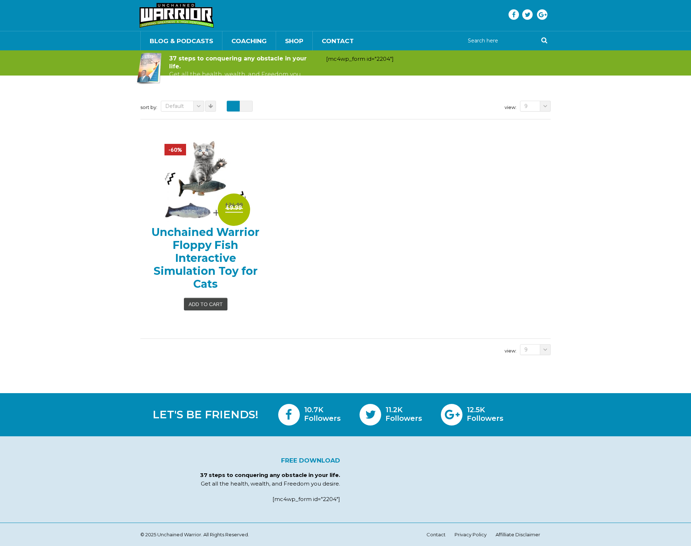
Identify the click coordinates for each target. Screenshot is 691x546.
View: (510, 107)
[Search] (544, 40)
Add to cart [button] (206, 304)
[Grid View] (233, 106)
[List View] (246, 106)
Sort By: (148, 107)
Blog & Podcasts (181, 41)
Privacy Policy (471, 534)
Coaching (249, 41)
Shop (294, 41)
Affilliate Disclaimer (518, 534)
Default (174, 106)
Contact (338, 41)
